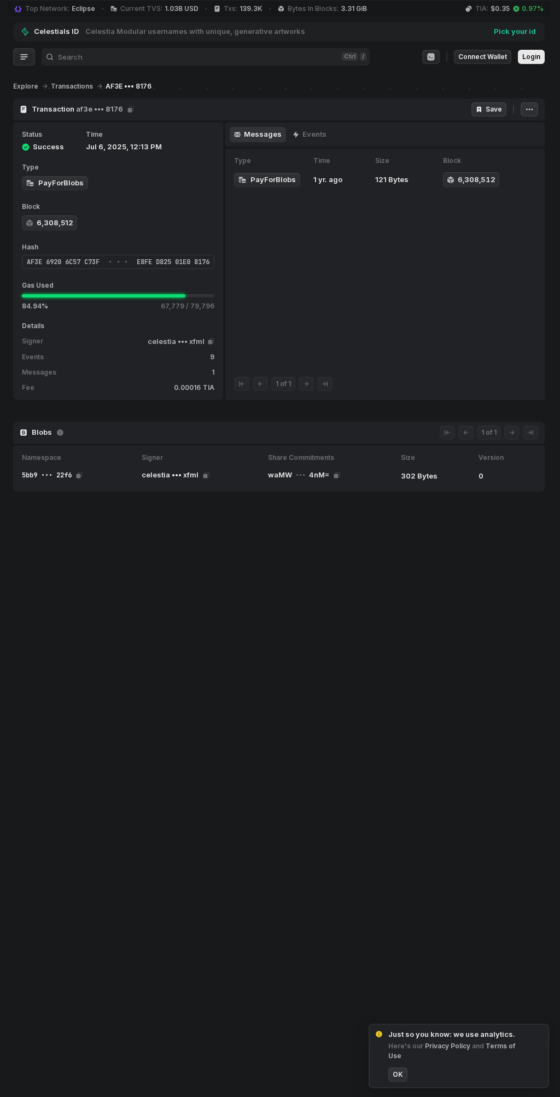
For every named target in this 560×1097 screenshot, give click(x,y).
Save (494, 109)
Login (531, 56)
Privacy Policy (448, 1046)
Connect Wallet (482, 56)
